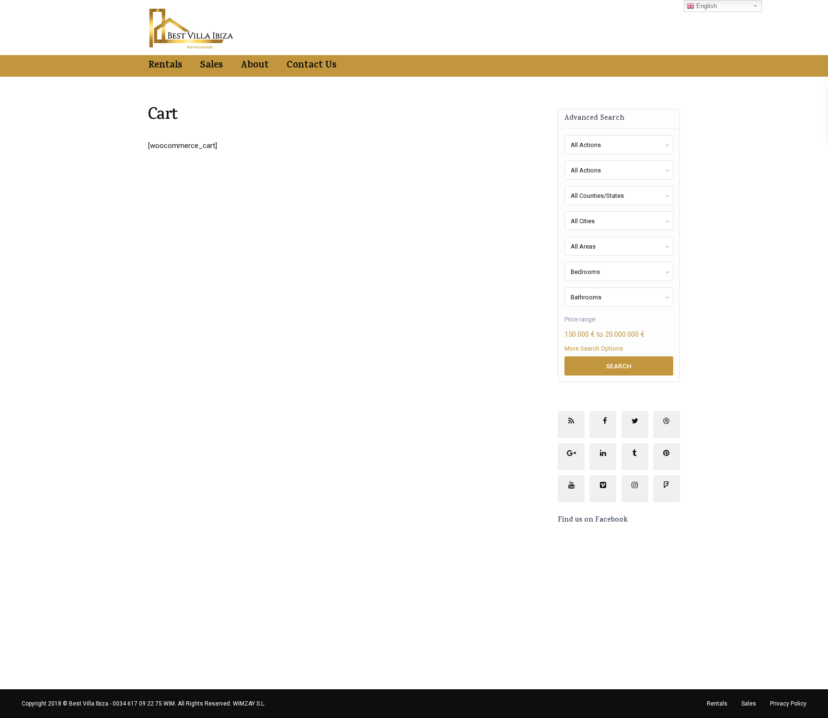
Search (619, 366)
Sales (211, 66)
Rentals (165, 66)
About (255, 66)
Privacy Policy (788, 703)
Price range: (580, 319)
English (705, 6)
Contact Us (311, 66)
